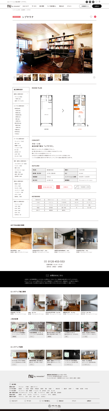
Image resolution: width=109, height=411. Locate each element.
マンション (64, 199)
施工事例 (42, 6)
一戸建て (18, 99)
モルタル (18, 188)
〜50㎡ (38, 202)
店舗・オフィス (19, 101)
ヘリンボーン (19, 192)
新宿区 (17, 112)
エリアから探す (12, 388)
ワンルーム (51, 202)
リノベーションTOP (16, 9)
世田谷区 (18, 115)
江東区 (17, 121)
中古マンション (51, 199)
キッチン (76, 205)
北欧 (17, 143)
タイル (18, 186)
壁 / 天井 (89, 207)
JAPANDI (18, 152)
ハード (38, 205)
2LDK (18, 208)
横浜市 (17, 125)
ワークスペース (20, 170)
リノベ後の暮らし (51, 6)
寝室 (89, 205)
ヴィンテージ (89, 202)
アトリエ (51, 205)
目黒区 (17, 117)
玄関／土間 (19, 174)
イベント (69, 6)
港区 (17, 119)
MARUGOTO (17, 16)
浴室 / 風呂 (64, 207)
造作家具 (51, 207)
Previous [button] (14, 77)
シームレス (19, 147)
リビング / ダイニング (63, 205)
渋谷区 (89, 199)
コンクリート (19, 190)
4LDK (17, 212)
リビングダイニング (21, 163)
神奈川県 (18, 123)
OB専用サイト (85, 6)
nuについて (26, 6)
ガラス (18, 194)
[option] (54, 48)
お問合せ (97, 6)
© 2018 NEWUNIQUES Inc (54, 410)
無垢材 (18, 184)
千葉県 (17, 129)
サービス (34, 6)
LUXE (17, 154)
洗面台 (38, 207)
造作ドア (38, 210)
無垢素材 (51, 210)
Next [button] (94, 77)
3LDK (18, 210)
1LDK (18, 206)
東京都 (76, 199)
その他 (17, 134)
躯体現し (64, 210)
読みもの (61, 6)
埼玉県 (17, 131)
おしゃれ (76, 202)
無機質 (18, 145)
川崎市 (17, 127)
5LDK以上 (18, 214)
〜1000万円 (63, 202)
